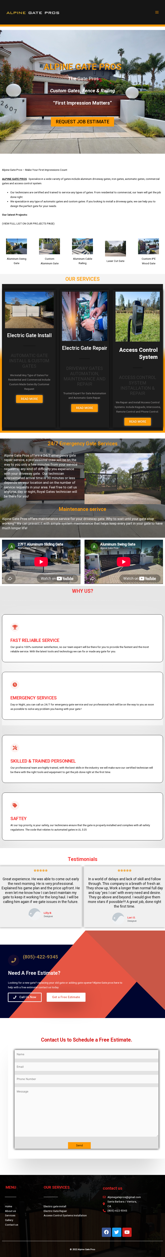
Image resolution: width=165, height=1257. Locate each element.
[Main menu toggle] (157, 12)
